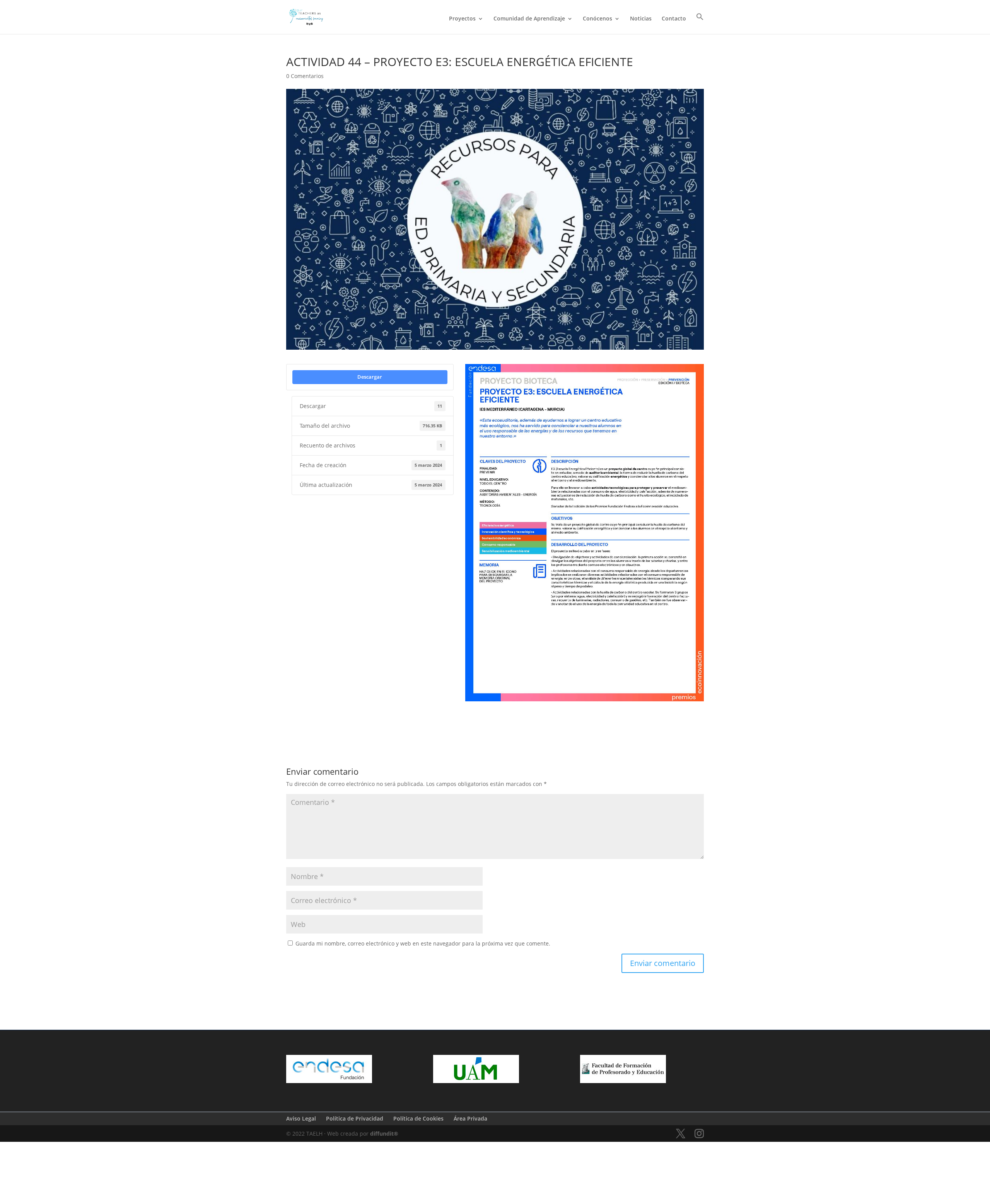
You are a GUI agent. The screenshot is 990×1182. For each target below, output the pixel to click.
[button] (700, 23)
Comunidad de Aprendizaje (529, 19)
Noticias (641, 19)
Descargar (369, 376)
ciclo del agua (504, 712)
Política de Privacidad (354, 1118)
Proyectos (462, 19)
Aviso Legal (301, 1118)
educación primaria (590, 712)
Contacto (674, 19)
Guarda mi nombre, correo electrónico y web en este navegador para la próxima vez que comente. (422, 943)
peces (474, 724)
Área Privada (470, 1118)
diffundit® (384, 1133)
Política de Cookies (418, 1118)
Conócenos (597, 19)
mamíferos (632, 712)
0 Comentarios (305, 76)
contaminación (545, 712)
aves (473, 712)
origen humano (670, 712)
